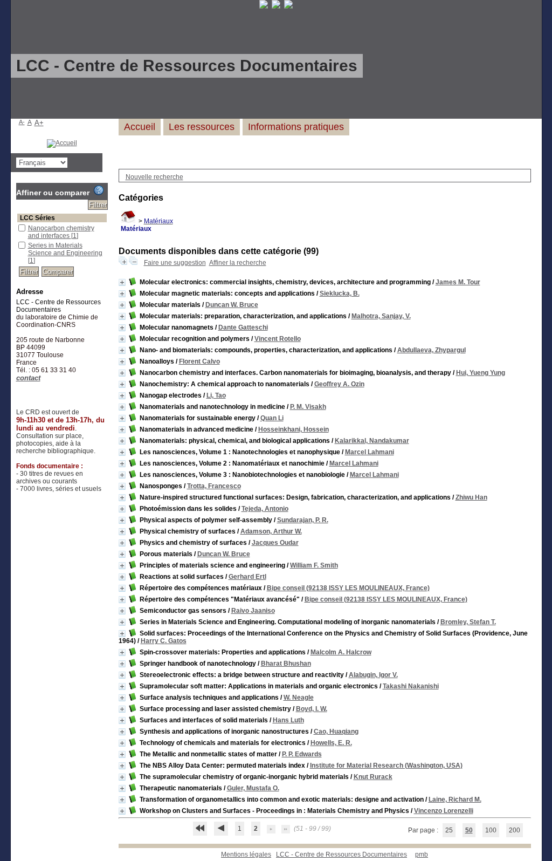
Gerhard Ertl (247, 576)
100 (490, 830)
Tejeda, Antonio (265, 508)
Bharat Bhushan (286, 663)
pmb (421, 854)
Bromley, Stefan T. (468, 622)
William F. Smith (314, 565)
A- (22, 122)
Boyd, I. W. (311, 709)
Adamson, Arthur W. (271, 531)
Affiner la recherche (237, 262)
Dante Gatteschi (243, 327)
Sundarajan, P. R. (302, 520)
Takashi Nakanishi (411, 686)
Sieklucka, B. (340, 293)
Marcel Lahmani (369, 452)
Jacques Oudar (275, 542)
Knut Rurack (373, 777)
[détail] (122, 282)
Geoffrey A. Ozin (339, 384)
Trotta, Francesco (214, 486)
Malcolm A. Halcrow (340, 652)
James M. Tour (458, 282)
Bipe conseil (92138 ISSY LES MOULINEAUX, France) (348, 588)
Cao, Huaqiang (336, 731)
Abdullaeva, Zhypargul (431, 350)
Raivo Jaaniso (253, 610)
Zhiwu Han (471, 497)
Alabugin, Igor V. (373, 675)
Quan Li (272, 418)
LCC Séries (37, 218)
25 (449, 830)
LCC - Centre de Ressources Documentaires (341, 854)
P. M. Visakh (308, 407)
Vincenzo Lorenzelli (443, 811)
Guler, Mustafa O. (253, 788)
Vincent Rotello (277, 339)
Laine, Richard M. (455, 799)
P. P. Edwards (302, 754)
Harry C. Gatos (164, 641)
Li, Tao (216, 395)
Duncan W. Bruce (231, 305)
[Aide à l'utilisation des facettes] (99, 190)
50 (469, 830)
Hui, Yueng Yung (480, 373)
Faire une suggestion (175, 262)
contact (28, 378)
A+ (39, 123)
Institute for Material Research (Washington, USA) (386, 765)
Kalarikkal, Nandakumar (372, 441)
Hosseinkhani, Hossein (293, 429)
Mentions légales (246, 854)
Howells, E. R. (331, 743)
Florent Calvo (199, 361)
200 (514, 830)
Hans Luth (288, 720)
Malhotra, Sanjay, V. (381, 316)
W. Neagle (299, 697)
